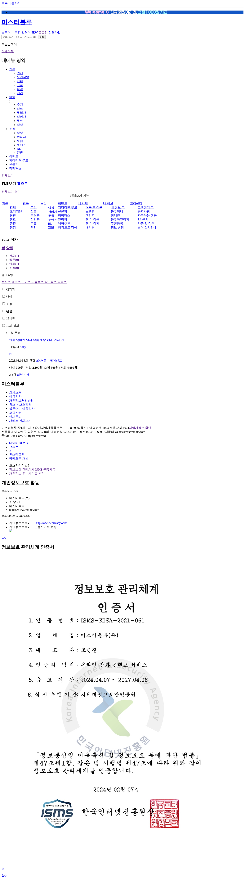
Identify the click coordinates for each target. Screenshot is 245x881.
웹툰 (12, 69)
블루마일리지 (120, 219)
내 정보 (108, 203)
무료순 (62, 282)
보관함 (90, 211)
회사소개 (15, 392)
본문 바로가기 (11, 3)
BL (19, 148)
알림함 (29, 32)
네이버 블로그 (18, 443)
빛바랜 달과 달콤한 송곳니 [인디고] (36, 339)
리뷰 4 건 (23, 374)
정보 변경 (117, 227)
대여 (9, 296)
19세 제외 (12, 325)
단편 (20, 81)
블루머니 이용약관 (21, 408)
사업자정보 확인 (140, 427)
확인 (5, 875)
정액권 (115, 215)
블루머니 (117, 211)
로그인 (43, 32)
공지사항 (144, 211)
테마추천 (64, 223)
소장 (9, 303)
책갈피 (90, 215)
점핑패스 (15, 168)
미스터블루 (17, 22)
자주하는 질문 (147, 215)
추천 (20, 104)
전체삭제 (8, 51)
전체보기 (8, 175)
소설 (12, 128)
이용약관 (15, 396)
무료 (20, 120)
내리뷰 (90, 227)
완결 (20, 89)
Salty (23, 347)
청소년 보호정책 (20, 404)
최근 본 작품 (94, 207)
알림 (9, 248)
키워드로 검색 (67, 227)
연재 (20, 73)
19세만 (10, 318)
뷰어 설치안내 (147, 227)
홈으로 (22, 184)
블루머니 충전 (11, 32)
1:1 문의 (143, 219)
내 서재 (83, 203)
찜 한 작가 (92, 223)
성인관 (21, 116)
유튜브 (13, 447)
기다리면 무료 (18, 160)
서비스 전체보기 (20, 420)
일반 (20, 152)
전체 (14, 255)
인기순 (26, 282)
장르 (20, 85)
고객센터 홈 (146, 207)
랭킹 (20, 93)
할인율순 (50, 282)
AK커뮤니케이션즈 (49, 360)
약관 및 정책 (146, 223)
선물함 (13, 164)
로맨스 (21, 145)
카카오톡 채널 (18, 458)
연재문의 (15, 416)
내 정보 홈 (118, 207)
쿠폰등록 (117, 223)
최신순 (6, 282)
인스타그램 (16, 454)
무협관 (21, 112)
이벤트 (13, 156)
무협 (20, 140)
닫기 (5, 538)
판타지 (21, 136)
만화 (12, 97)
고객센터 (136, 203)
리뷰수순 (37, 282)
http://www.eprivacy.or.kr (51, 523)
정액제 (10, 289)
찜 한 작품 (92, 219)
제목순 (16, 282)
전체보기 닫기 (11, 191)
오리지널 (23, 77)
